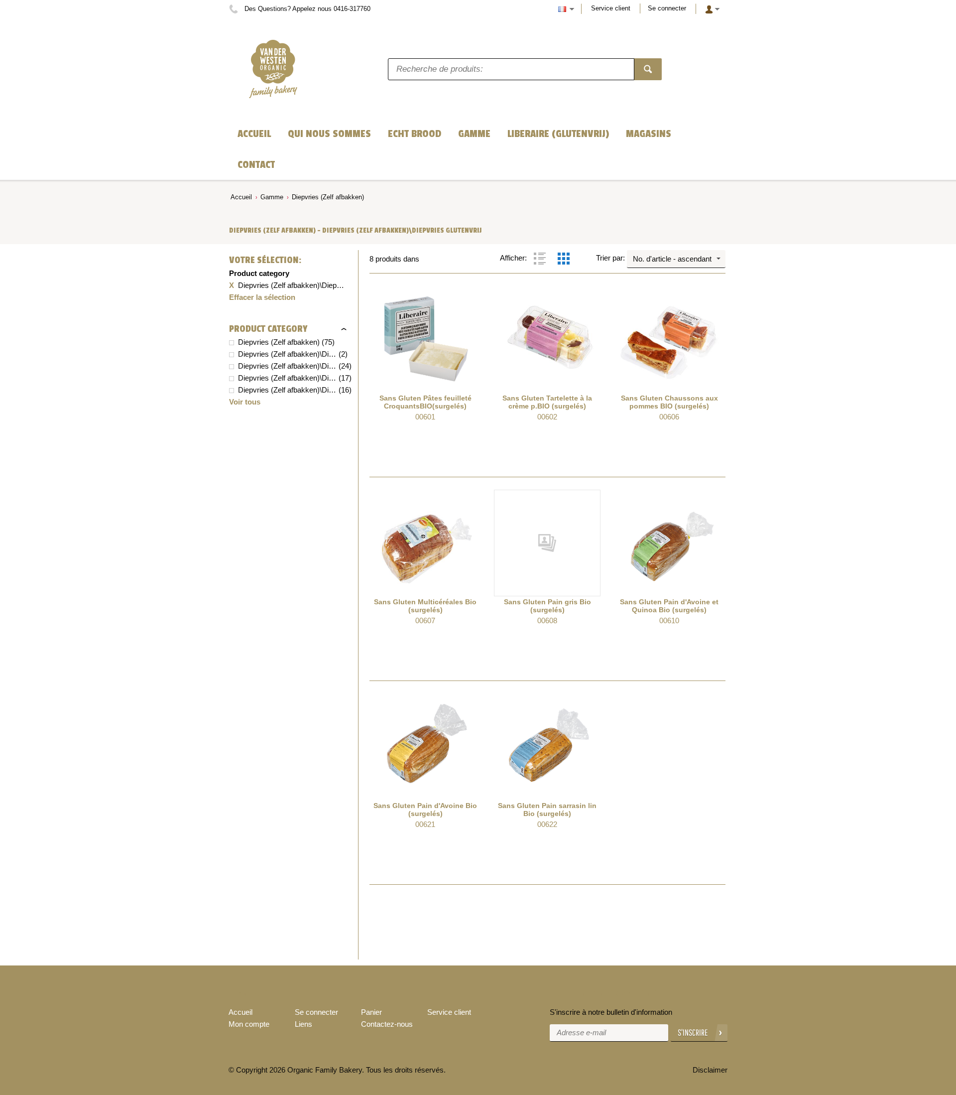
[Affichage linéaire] (540, 259)
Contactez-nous (387, 1024)
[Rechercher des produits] (648, 69)
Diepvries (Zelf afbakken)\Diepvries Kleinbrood (287, 366)
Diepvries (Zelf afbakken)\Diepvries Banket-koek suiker (287, 390)
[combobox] (676, 259)
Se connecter (667, 8)
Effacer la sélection (262, 297)
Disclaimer (710, 1070)
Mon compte (249, 1024)
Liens (303, 1024)
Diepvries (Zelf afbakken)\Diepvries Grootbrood (287, 354)
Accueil (241, 197)
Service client (610, 8)
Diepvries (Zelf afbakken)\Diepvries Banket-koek (287, 378)
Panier (371, 1012)
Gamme (271, 197)
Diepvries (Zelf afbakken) (328, 197)
